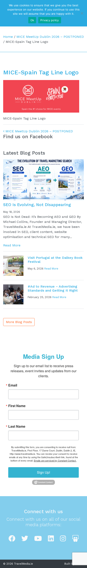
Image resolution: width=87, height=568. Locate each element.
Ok (32, 20)
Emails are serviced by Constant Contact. (55, 460)
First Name (17, 406)
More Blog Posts (19, 322)
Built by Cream (74, 563)
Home (8, 37)
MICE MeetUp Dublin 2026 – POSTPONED (50, 37)
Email (12, 385)
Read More (11, 245)
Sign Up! (43, 472)
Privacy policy (49, 20)
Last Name (16, 426)
